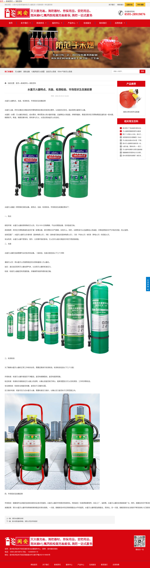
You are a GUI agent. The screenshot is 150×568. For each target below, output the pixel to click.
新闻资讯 (9, 1)
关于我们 (112, 4)
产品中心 (71, 23)
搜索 (142, 71)
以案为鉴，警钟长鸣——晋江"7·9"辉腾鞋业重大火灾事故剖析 (131, 146)
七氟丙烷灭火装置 (38, 71)
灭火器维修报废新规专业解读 (130, 131)
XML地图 (140, 4)
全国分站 (129, 4)
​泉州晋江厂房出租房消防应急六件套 (131, 128)
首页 (1, 1)
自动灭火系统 (51, 71)
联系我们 (120, 4)
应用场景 (118, 23)
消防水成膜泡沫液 (17, 518)
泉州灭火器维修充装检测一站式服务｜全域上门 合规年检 (131, 143)
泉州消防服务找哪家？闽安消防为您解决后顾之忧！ (131, 155)
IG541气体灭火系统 (65, 71)
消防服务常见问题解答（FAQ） (131, 137)
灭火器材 (18, 71)
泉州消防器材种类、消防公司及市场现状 (24, 521)
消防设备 (26, 71)
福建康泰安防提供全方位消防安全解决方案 (131, 152)
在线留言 (87, 23)
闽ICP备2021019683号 (41, 554)
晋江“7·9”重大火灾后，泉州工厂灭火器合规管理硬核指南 (131, 134)
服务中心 (56, 23)
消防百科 (18, 1)
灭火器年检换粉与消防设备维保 (131, 149)
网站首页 (34, 564)
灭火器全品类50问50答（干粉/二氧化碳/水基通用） (131, 140)
